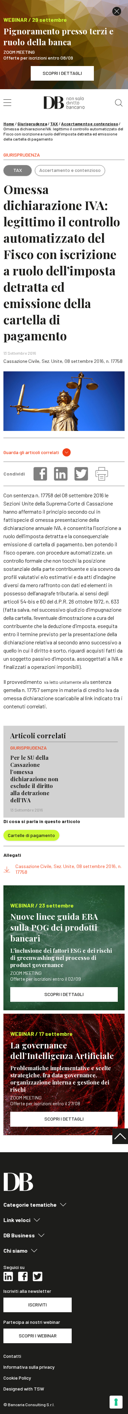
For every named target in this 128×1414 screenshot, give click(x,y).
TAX (54, 123)
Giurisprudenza (32, 123)
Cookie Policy (17, 1378)
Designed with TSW (23, 1389)
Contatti (12, 1356)
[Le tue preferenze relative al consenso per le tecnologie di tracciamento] (116, 1402)
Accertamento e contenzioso (89, 123)
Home (8, 123)
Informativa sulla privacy (29, 1367)
